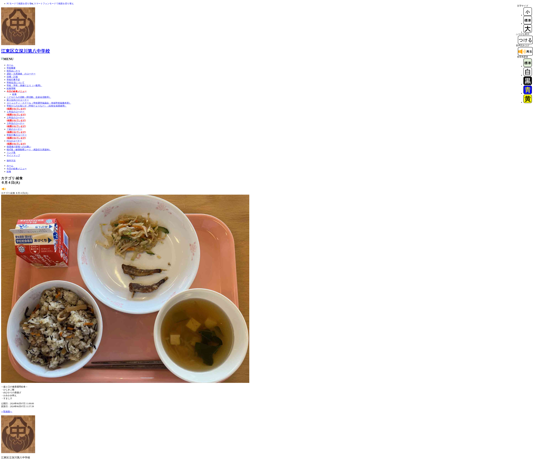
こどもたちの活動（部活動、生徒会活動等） (29, 97)
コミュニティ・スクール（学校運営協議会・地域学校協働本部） (39, 103)
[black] (527, 84)
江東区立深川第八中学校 (25, 50)
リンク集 (11, 152)
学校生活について (15, 82)
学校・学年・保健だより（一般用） (24, 85)
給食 (14, 94)
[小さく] (527, 15)
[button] (20, 3)
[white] (527, 75)
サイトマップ (13, 155)
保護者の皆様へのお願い (19, 146)
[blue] (527, 93)
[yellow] (527, 102)
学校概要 (11, 68)
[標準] (527, 23)
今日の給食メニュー (17, 168)
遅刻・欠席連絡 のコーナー (21, 74)
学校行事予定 (13, 79)
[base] (527, 66)
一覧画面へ (6, 411)
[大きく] (527, 32)
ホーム (10, 65)
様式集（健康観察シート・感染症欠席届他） (29, 149)
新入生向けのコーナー (18, 100)
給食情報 (11, 88)
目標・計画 (12, 77)
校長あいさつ (13, 71)
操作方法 (11, 160)
